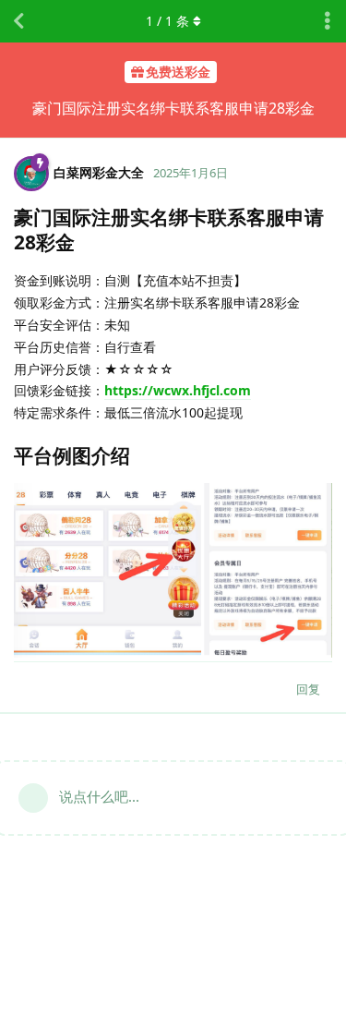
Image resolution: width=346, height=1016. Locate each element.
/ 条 (167, 21)
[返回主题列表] (18, 21)
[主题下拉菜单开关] (327, 21)
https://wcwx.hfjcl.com (177, 390)
